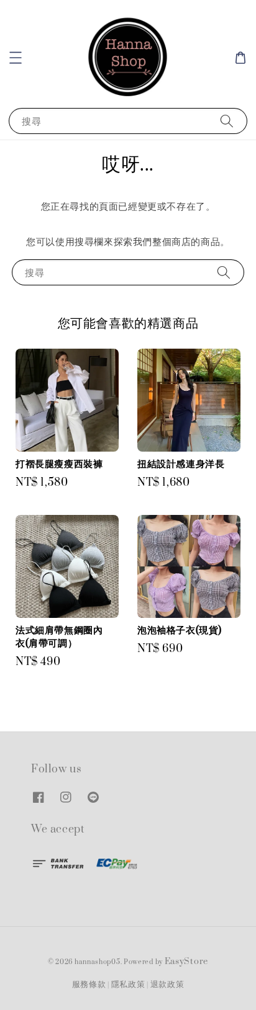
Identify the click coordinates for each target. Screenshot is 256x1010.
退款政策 (167, 984)
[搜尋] (227, 121)
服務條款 (89, 984)
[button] (15, 57)
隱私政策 (128, 984)
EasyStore (186, 961)
